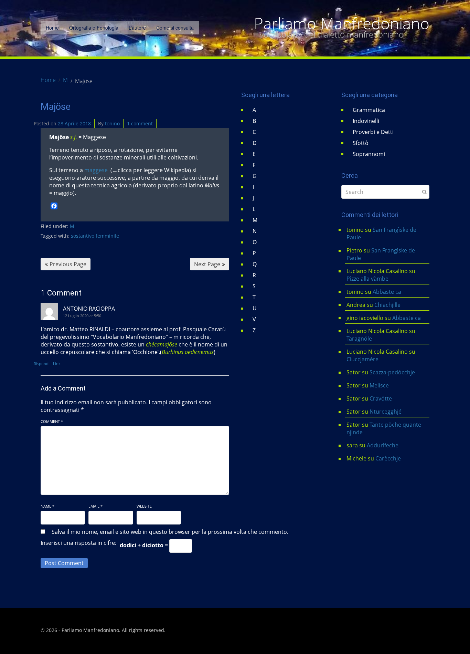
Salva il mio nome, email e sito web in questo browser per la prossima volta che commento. (170, 532)
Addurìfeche (382, 445)
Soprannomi (369, 154)
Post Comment (64, 563)
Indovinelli (366, 121)
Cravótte (381, 398)
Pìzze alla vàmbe (367, 278)
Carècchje (388, 458)
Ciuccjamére (362, 359)
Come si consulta (175, 27)
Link (57, 363)
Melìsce (379, 385)
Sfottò (360, 143)
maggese (96, 170)
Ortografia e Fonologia (93, 27)
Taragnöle (359, 338)
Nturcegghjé (386, 411)
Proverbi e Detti (373, 132)
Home (52, 27)
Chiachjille (387, 305)
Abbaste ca (387, 291)
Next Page (207, 264)
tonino (112, 123)
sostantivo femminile (95, 235)
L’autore (137, 27)
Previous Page (68, 264)
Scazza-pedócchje (392, 372)
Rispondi (42, 363)
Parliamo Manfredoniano (341, 23)
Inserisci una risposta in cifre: (78, 543)
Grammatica (369, 110)
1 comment (140, 123)
